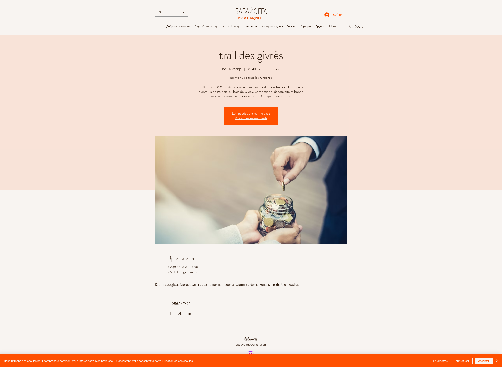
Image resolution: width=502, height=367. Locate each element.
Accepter (483, 361)
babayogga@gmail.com (251, 344)
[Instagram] (250, 354)
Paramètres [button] (440, 361)
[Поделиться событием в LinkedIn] (189, 313)
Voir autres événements (251, 118)
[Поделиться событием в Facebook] (170, 313)
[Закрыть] (497, 361)
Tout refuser (461, 361)
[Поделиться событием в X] (180, 313)
